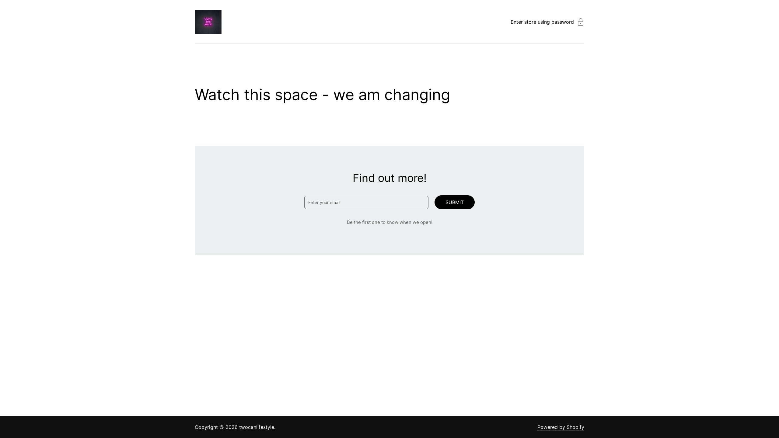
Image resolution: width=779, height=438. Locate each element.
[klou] (208, 22)
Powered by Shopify (560, 427)
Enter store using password (542, 22)
